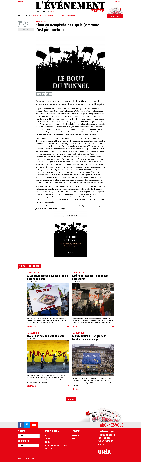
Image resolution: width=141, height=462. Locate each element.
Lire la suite (31, 326)
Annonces (74, 439)
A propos (47, 439)
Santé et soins (59, 15)
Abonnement (75, 436)
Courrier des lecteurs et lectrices (56, 445)
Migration (43, 15)
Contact (101, 444)
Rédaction (48, 442)
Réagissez (26, 30)
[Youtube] (34, 425)
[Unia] (104, 451)
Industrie (51, 15)
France (38, 94)
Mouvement (34, 15)
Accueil (47, 436)
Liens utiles (48, 449)
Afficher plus (70, 399)
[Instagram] (27, 425)
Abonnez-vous (115, 16)
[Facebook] (21, 425)
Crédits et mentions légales (26, 458)
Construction (70, 15)
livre (43, 94)
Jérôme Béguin (102, 34)
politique (49, 94)
